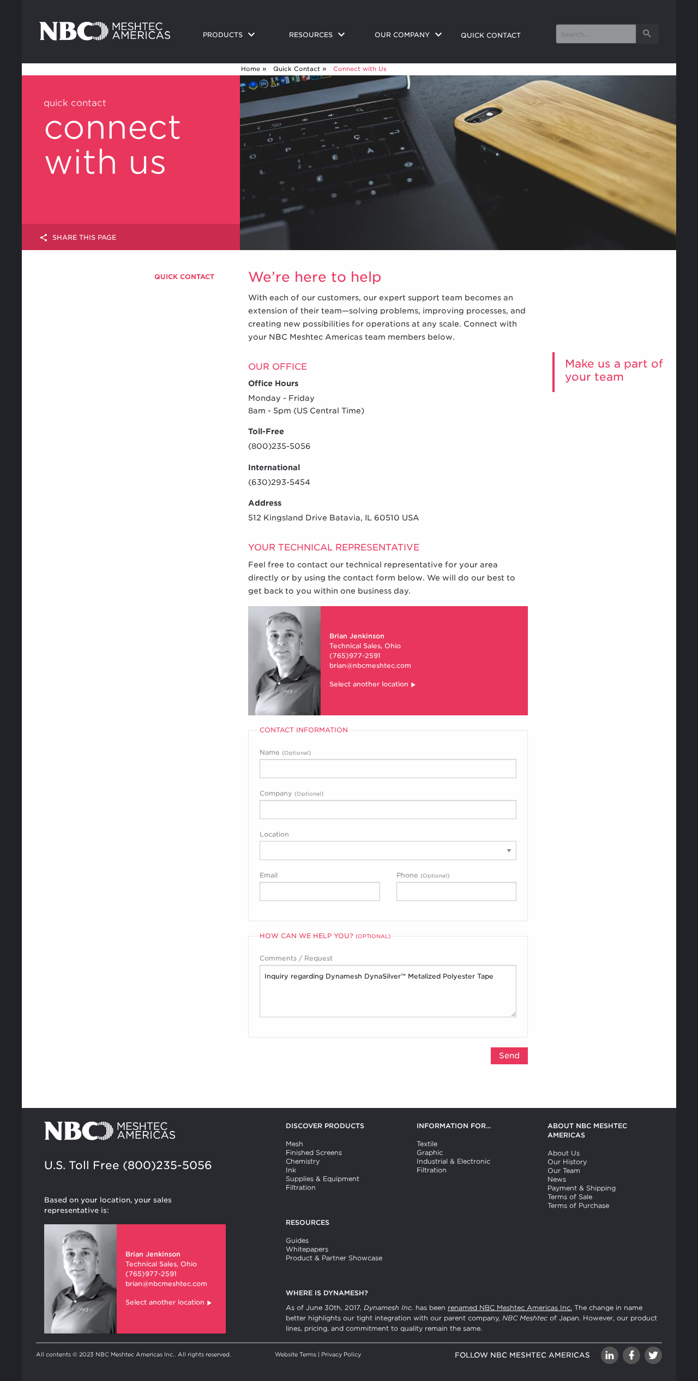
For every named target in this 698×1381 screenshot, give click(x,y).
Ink (291, 1170)
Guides (297, 1240)
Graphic (430, 1152)
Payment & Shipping (581, 1188)
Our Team (563, 1170)
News (556, 1179)
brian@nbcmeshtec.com (370, 665)
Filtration (301, 1187)
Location (274, 834)
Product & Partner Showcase (334, 1258)
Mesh (294, 1144)
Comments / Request (296, 958)
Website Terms (295, 1354)
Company (291, 793)
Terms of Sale (569, 1197)
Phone (422, 875)
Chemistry (303, 1161)
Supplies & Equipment (322, 1179)
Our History (567, 1162)
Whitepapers (307, 1249)
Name (285, 752)
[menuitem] (237, 35)
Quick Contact (296, 69)
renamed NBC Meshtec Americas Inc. (510, 1307)
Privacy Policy (341, 1354)
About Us (563, 1153)
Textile (427, 1144)
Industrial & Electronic (453, 1161)
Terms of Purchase (578, 1205)
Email (269, 875)
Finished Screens (314, 1152)
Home (250, 69)
